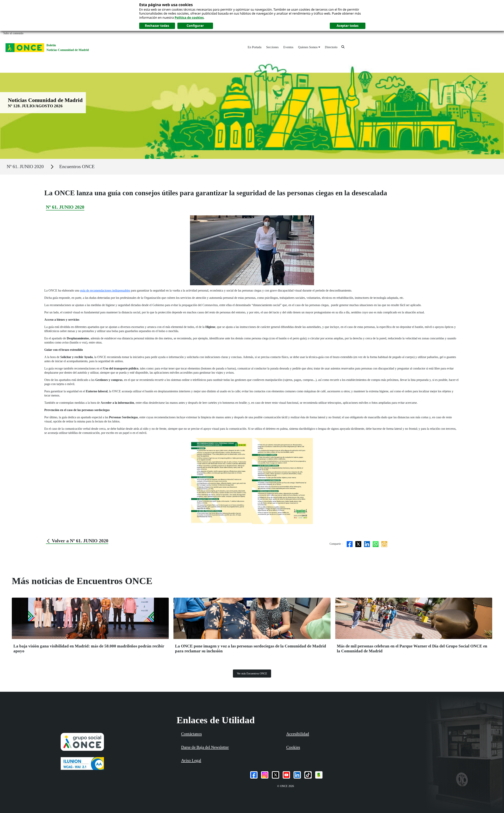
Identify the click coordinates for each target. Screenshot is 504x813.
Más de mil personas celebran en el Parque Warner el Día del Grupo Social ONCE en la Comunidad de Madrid (412, 648)
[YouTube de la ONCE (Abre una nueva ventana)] (286, 775)
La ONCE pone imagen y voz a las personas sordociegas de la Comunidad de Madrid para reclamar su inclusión (250, 648)
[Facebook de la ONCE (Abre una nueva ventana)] (254, 775)
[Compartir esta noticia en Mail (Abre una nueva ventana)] (384, 543)
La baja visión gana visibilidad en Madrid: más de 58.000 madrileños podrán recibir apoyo (88, 648)
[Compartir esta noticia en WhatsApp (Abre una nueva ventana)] (376, 543)
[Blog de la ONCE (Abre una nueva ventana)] (319, 775)
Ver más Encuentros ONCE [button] (252, 673)
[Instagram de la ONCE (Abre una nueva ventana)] (265, 775)
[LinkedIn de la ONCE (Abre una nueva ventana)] (297, 775)
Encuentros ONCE (77, 166)
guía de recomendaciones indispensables (105, 290)
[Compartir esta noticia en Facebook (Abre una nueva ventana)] (350, 543)
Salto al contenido (13, 33)
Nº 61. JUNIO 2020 (25, 166)
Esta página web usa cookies (166, 4)
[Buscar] (343, 46)
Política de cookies (189, 17)
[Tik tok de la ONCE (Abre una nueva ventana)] (308, 775)
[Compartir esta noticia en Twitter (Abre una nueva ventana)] (358, 543)
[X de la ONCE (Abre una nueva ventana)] (275, 775)
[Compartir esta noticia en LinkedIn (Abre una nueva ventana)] (367, 543)
